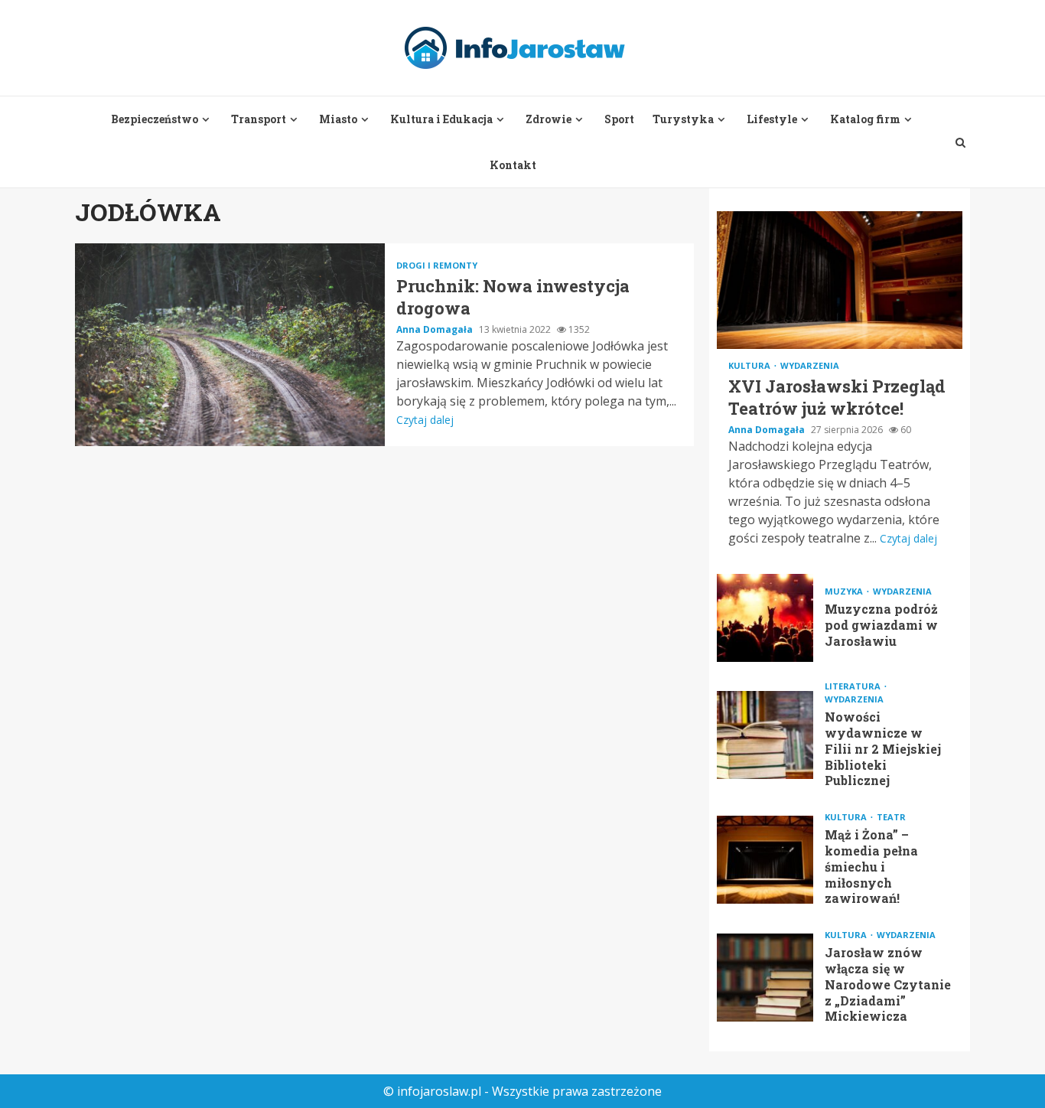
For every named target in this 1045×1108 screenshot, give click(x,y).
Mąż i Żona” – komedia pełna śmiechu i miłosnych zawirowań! (765, 860)
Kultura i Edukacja (441, 119)
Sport (619, 119)
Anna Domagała (435, 329)
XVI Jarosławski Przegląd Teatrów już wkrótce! (839, 280)
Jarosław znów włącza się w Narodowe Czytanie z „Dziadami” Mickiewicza (765, 978)
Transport (258, 119)
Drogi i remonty (436, 265)
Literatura (854, 686)
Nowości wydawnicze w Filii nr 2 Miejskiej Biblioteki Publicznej (765, 735)
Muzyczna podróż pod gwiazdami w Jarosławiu (765, 618)
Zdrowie (548, 119)
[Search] (960, 142)
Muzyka (845, 591)
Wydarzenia (809, 365)
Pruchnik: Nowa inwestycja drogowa (230, 344)
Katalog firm (865, 119)
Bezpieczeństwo (154, 119)
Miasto (338, 119)
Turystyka (683, 119)
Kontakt (513, 165)
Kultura (750, 365)
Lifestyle (772, 119)
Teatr (891, 817)
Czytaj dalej (425, 419)
